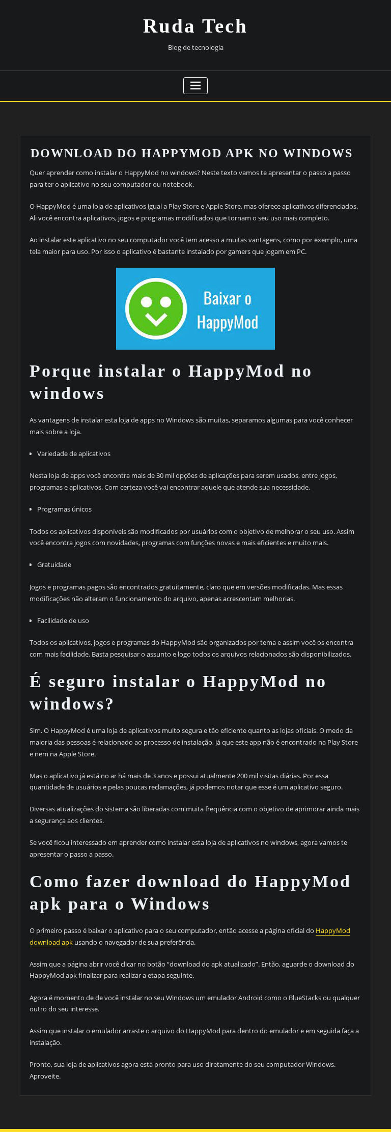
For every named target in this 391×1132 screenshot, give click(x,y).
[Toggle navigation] (195, 85)
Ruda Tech (195, 26)
